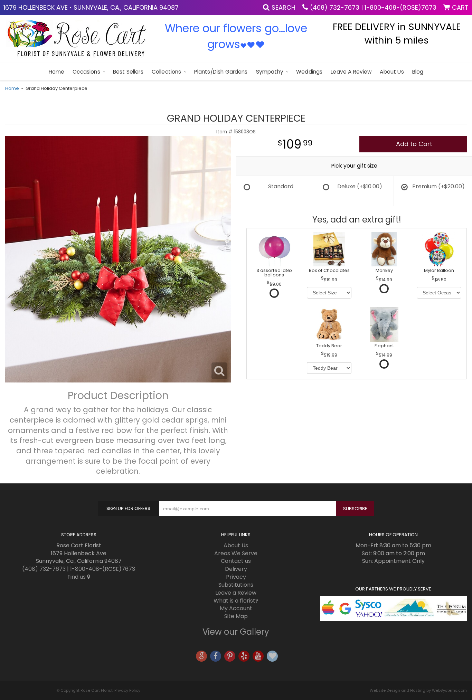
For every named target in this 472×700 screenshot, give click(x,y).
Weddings (309, 71)
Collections (166, 71)
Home (57, 71)
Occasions (86, 71)
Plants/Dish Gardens (221, 71)
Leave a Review (351, 71)
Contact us (236, 561)
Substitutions (235, 585)
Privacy (236, 577)
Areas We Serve (235, 553)
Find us (77, 577)
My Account (236, 608)
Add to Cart (414, 144)
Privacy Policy (127, 690)
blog (418, 71)
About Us (392, 71)
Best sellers (128, 71)
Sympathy (269, 71)
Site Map (236, 616)
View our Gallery (235, 631)
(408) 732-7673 (334, 7)
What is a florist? (236, 601)
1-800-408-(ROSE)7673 (400, 7)
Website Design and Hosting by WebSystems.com (418, 690)
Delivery (236, 569)
